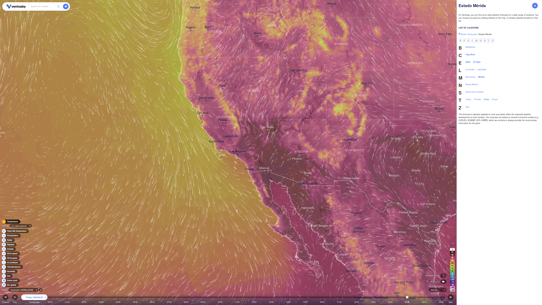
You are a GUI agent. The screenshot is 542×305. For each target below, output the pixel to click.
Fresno (222, 120)
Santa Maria (216, 141)
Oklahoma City (437, 135)
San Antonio (428, 204)
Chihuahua (354, 213)
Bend (208, 27)
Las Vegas (267, 127)
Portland (195, 7)
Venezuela (472, 34)
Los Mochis (327, 244)
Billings (331, 4)
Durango (369, 263)
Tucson (307, 173)
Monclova (400, 232)
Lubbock (395, 157)
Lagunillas (481, 69)
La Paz (314, 261)
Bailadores (470, 46)
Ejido (468, 61)
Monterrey (410, 245)
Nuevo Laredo (418, 226)
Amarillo (396, 138)
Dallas (444, 166)
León (397, 293)
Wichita (439, 108)
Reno (222, 86)
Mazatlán (351, 271)
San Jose (202, 113)
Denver (365, 83)
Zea (467, 106)
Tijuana (249, 169)
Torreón (380, 246)
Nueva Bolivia (472, 84)
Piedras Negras (408, 212)
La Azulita (470, 69)
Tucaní (495, 99)
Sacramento (206, 98)
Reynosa (429, 241)
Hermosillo (307, 208)
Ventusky (15, 6)
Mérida (481, 76)
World (463, 34)
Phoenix (297, 159)
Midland (393, 175)
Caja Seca (470, 54)
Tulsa (452, 127)
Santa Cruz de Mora (475, 91)
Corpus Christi (438, 222)
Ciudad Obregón (318, 226)
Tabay (468, 99)
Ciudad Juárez (351, 178)
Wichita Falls (428, 154)
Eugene (190, 27)
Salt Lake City (299, 70)
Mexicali (264, 168)
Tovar (486, 99)
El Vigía (476, 61)
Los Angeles (237, 151)
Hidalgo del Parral (359, 230)
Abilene (415, 170)
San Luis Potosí (404, 282)
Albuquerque (349, 140)
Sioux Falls (445, 34)
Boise (257, 33)
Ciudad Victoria (421, 266)
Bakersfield (230, 136)
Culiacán (342, 254)
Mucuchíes (470, 76)
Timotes (477, 99)
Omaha (452, 64)
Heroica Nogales (308, 183)
